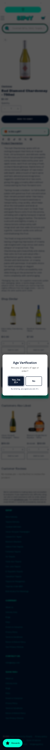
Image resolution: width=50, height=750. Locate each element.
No (33, 381)
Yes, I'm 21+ (16, 381)
